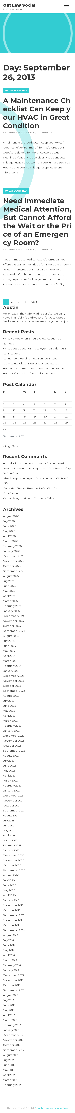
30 (4, 428)
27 (45, 422)
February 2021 (12, 845)
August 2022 (11, 755)
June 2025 (9, 586)
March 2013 (10, 1020)
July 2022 (8, 760)
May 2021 (8, 830)
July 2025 (8, 581)
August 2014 (10, 935)
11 (24, 410)
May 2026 (9, 531)
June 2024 (9, 645)
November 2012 (13, 1040)
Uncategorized (16, 90)
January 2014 (11, 970)
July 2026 (9, 521)
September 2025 (14, 571)
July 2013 (8, 1000)
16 (4, 416)
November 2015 (13, 905)
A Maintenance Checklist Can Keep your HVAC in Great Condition (37, 113)
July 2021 (8, 820)
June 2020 (9, 885)
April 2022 (9, 775)
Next (34, 301)
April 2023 (9, 715)
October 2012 (11, 1045)
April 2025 (9, 596)
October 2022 (12, 745)
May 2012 (8, 1069)
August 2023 (11, 695)
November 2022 (13, 740)
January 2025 (11, 610)
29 (66, 422)
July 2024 (9, 640)
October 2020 (12, 865)
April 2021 (9, 835)
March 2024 (10, 660)
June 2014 (9, 945)
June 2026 (9, 526)
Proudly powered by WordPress (51, 1108)
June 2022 (9, 765)
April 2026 (9, 536)
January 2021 (11, 850)
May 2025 (9, 591)
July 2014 (8, 940)
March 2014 (10, 960)
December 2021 (13, 795)
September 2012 (13, 1050)
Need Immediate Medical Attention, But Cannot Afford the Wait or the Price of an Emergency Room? (37, 221)
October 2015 (11, 910)
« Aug (6, 446)
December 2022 (13, 735)
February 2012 (12, 1084)
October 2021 (11, 805)
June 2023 (9, 705)
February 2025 (12, 605)
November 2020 (13, 860)
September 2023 (14, 690)
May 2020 (9, 890)
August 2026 (11, 516)
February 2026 (12, 546)
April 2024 (9, 655)
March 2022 (10, 780)
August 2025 (11, 576)
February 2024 (12, 665)
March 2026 (10, 541)
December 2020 (14, 855)
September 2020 (14, 870)
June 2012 (9, 1065)
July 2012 (8, 1060)
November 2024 (13, 620)
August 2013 (10, 995)
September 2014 (14, 930)
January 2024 (11, 670)
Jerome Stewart (13, 468)
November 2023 (13, 680)
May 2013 (8, 1010)
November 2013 (13, 980)
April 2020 (9, 895)
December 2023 (13, 675)
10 (14, 410)
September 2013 (14, 990)
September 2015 (13, 915)
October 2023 (12, 685)
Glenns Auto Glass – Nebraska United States (31, 363)
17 (14, 416)
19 (34, 416)
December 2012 (13, 1035)
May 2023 (9, 710)
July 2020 (9, 880)
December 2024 (13, 615)
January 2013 (11, 1030)
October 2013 (11, 985)
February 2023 (12, 725)
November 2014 (13, 920)
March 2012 (10, 1079)
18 (24, 416)
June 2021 (9, 825)
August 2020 (11, 875)
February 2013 (12, 1025)
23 (4, 422)
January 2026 (11, 551)
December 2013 (13, 975)
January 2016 (11, 900)
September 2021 (13, 810)
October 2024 (12, 625)
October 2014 (11, 925)
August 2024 (11, 635)
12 (34, 410)
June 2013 (9, 1005)
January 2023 (11, 730)
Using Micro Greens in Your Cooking (44, 463)
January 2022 (11, 790)
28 (55, 422)
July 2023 (9, 700)
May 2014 (8, 950)
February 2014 (12, 965)
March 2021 (10, 840)
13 (45, 410)
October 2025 (12, 566)
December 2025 (13, 556)
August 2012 (10, 1055)
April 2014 (9, 955)
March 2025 (10, 601)
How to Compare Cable (39, 498)
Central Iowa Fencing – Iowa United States (30, 358)
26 (34, 422)
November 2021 (13, 800)
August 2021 (10, 815)
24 (14, 422)
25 (24, 422)
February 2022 (12, 785)
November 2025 (13, 561)
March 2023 (10, 720)
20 (45, 416)
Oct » (15, 446)
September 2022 (14, 750)
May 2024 (9, 650)
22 (66, 416)
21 (55, 416)
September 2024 (14, 630)
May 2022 (9, 770)
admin (31, 132)
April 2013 (9, 1015)
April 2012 (9, 1074)
